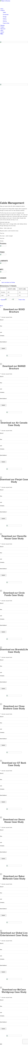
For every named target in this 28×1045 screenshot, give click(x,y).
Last (1, 332)
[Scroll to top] (0, 307)
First (1, 326)
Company (2, 335)
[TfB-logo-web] (11, 1)
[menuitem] (14, 8)
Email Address (3, 342)
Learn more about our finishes (8, 282)
